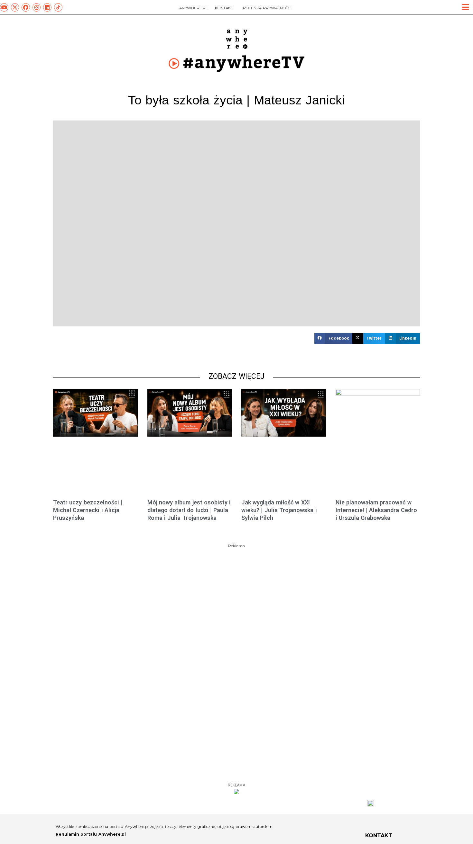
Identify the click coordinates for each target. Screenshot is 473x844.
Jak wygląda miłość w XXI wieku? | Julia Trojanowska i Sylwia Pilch (279, 510)
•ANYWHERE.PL (193, 7)
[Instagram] (36, 7)
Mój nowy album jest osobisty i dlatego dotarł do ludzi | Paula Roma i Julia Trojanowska (189, 510)
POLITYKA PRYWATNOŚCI (267, 7)
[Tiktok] (58, 7)
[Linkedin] (47, 7)
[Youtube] (4, 7)
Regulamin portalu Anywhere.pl (91, 834)
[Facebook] (26, 7)
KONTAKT (224, 7)
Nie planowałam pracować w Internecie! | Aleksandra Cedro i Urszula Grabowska (376, 510)
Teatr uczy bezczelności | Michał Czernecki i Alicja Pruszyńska (87, 510)
